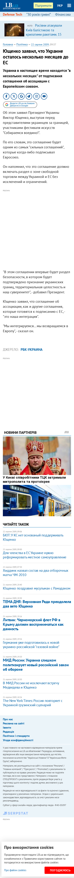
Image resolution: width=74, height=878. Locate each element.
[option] (37, 30)
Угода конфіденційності (18, 740)
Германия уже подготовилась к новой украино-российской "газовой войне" (31, 644)
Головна (8, 44)
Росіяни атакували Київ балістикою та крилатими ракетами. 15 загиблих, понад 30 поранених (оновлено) (44, 34)
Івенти (7, 727)
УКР (60, 6)
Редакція (8, 731)
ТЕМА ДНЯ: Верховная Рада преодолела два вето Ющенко (37, 604)
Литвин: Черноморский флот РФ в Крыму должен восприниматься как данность (33, 624)
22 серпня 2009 (40, 44)
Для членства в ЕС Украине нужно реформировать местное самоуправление (34, 554)
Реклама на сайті (13, 723)
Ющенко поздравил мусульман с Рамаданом (36, 588)
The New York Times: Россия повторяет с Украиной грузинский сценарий (32, 702)
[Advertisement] (37, 230)
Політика (22, 44)
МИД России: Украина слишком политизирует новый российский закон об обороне (36, 665)
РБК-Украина (32, 349)
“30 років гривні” (38, 14)
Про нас (8, 719)
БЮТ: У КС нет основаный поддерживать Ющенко (33, 537)
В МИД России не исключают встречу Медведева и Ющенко (31, 685)
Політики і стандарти (16, 736)
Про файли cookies (15, 870)
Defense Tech (12, 14)
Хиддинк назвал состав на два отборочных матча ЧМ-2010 (35, 572)
